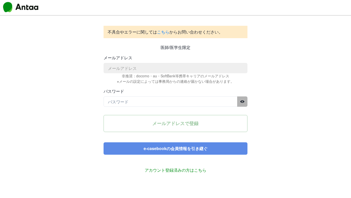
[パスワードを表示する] (242, 101)
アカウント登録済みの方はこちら (175, 170)
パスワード (114, 91)
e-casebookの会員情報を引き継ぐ (176, 148)
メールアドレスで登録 (175, 123)
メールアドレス (118, 58)
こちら (163, 32)
